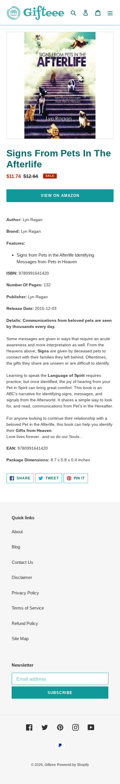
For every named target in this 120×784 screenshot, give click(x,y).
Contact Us (22, 562)
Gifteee (50, 765)
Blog (16, 546)
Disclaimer (22, 577)
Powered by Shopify (73, 765)
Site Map (20, 638)
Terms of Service (28, 607)
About (17, 531)
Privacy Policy (25, 592)
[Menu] (110, 12)
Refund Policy (25, 623)
